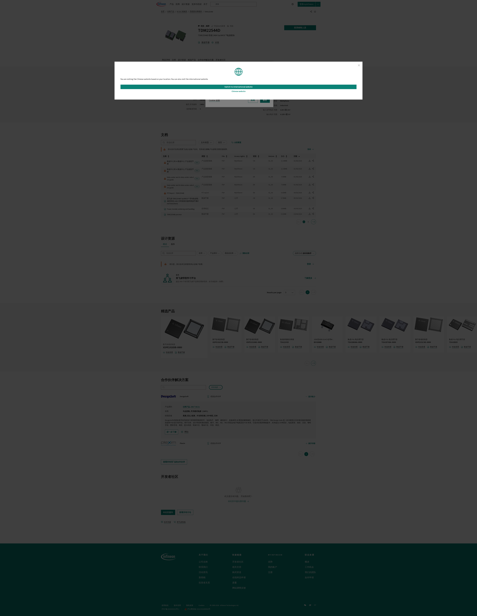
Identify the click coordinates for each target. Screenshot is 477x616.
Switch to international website (238, 86)
